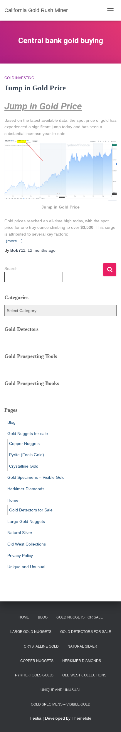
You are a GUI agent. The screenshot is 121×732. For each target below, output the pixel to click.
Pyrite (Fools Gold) (26, 454)
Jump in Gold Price (35, 88)
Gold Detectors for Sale (31, 510)
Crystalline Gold (23, 466)
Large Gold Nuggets (26, 521)
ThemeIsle (81, 718)
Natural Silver (19, 532)
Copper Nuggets (24, 443)
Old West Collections (26, 544)
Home (13, 500)
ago (42, 250)
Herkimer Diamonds (25, 488)
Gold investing (19, 78)
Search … (13, 268)
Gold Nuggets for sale (27, 433)
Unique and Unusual (26, 566)
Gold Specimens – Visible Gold (36, 477)
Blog (11, 422)
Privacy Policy (20, 555)
